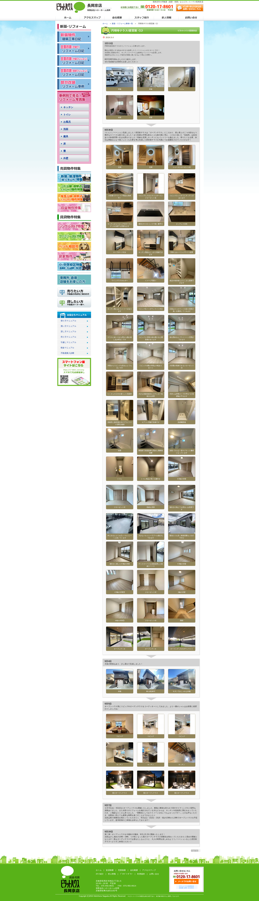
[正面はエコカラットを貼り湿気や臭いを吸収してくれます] (181, 306)
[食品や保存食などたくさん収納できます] (181, 278)
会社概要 (134, 870)
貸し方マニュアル (68, 331)
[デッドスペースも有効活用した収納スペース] (150, 561)
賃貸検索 (110, 870)
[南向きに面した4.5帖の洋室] (119, 561)
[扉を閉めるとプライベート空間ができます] (181, 334)
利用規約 (141, 874)
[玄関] (119, 164)
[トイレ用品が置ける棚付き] (150, 476)
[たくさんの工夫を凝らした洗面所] (119, 391)
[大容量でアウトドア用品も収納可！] (119, 193)
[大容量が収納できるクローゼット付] (181, 363)
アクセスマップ (149, 870)
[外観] (119, 86)
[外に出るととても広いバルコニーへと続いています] (119, 533)
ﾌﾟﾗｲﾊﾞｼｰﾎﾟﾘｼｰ (126, 874)
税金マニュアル (67, 348)
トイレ (67, 114)
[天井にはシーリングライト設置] (181, 249)
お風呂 (67, 121)
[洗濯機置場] (181, 419)
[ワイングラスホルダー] (119, 278)
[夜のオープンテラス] (119, 788)
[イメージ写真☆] (150, 278)
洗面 (65, 129)
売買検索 (122, 870)
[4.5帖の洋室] (181, 561)
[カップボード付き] (119, 249)
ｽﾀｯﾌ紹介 (100, 874)
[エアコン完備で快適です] (150, 419)
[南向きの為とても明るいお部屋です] (181, 504)
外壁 (65, 158)
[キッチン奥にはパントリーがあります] (119, 306)
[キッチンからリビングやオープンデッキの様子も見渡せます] (119, 221)
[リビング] (119, 733)
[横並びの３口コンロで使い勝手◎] (150, 221)
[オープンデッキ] (119, 646)
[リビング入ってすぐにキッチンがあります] (181, 193)
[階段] (181, 617)
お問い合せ (154, 874)
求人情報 (112, 874)
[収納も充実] (150, 504)
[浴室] (119, 114)
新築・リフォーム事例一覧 (122, 24)
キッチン (68, 107)
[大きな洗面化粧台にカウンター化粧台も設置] (150, 391)
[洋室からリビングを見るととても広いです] (119, 363)
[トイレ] (181, 86)
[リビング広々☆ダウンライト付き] (150, 306)
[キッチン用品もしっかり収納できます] (150, 249)
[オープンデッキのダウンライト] (181, 646)
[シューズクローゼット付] (181, 164)
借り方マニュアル (68, 321)
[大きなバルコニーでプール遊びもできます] (150, 533)
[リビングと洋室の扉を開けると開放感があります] (150, 334)
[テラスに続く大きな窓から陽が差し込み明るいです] (119, 334)
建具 (65, 136)
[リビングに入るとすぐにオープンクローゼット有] (150, 193)
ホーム (105, 24)
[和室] (150, 114)
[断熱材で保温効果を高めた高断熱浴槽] (150, 448)
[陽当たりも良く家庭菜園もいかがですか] (181, 533)
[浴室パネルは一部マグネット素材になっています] (181, 448)
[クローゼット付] (119, 504)
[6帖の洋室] (181, 589)
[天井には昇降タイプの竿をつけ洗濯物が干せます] (181, 391)
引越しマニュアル (68, 342)
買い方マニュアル (68, 326)
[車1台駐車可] (150, 688)
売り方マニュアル (68, 337)
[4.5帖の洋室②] (119, 589)
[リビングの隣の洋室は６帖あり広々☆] (150, 363)
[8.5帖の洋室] (181, 476)
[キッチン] (119, 762)
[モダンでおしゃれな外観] (181, 688)
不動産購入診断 (67, 353)
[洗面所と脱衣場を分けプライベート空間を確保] (119, 419)
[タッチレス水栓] (181, 221)
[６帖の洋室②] (119, 617)
